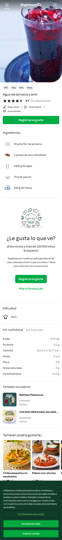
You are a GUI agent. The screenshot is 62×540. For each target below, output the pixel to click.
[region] (31, 510)
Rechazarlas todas (31, 524)
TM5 (21, 88)
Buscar (55, 8)
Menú (7, 8)
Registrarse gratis (31, 120)
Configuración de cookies (31, 514)
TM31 (29, 88)
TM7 (6, 88)
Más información (31, 288)
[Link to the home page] (31, 6)
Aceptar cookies (31, 533)
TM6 (14, 88)
